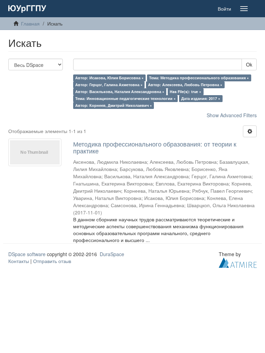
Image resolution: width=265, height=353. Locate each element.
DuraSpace (112, 254)
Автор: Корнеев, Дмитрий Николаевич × (113, 105)
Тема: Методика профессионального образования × (199, 77)
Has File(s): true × (185, 91)
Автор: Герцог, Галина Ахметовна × (109, 84)
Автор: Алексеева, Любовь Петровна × (185, 84)
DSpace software (27, 254)
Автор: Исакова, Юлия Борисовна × (109, 77)
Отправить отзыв (52, 261)
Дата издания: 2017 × (200, 98)
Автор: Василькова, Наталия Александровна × (119, 91)
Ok (249, 64)
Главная (30, 23)
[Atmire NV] (238, 261)
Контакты (18, 261)
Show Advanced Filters (232, 115)
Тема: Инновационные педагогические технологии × (125, 98)
